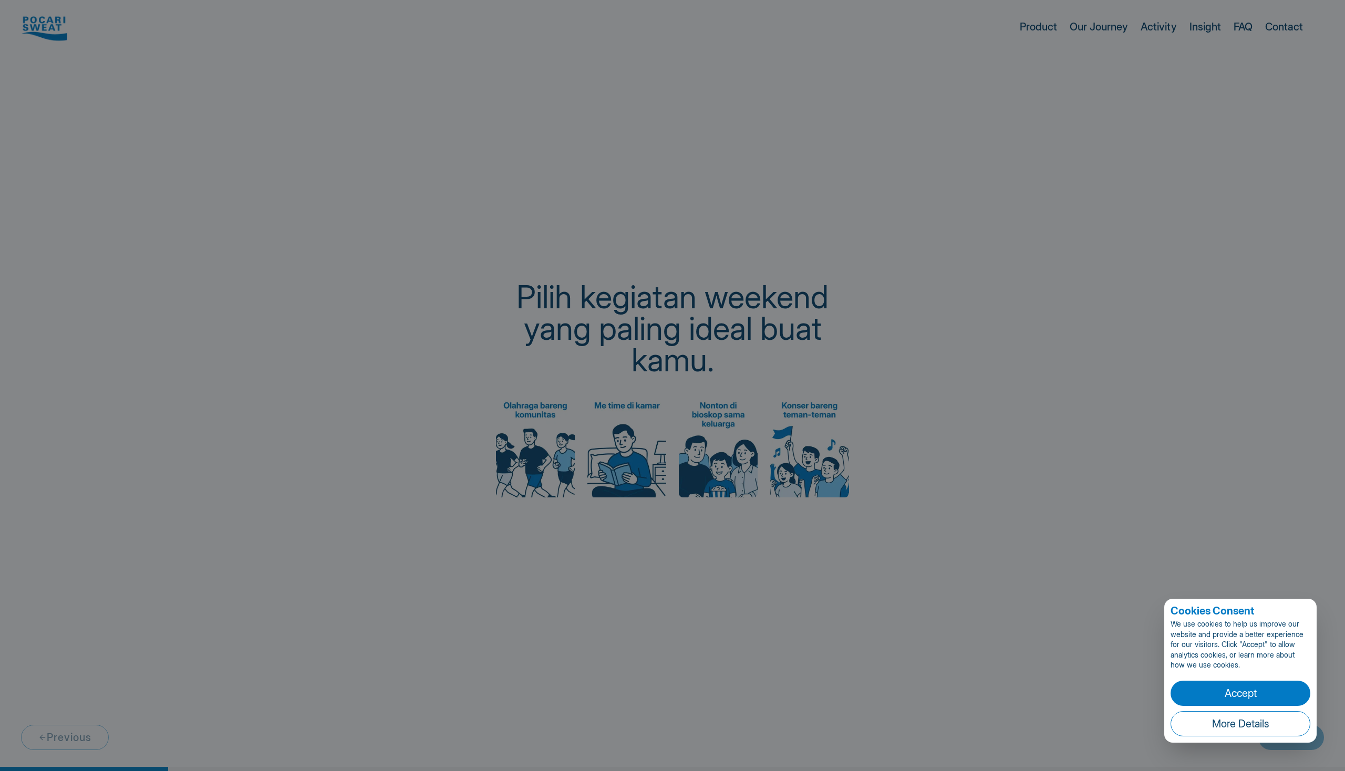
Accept (1241, 693)
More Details (1240, 723)
